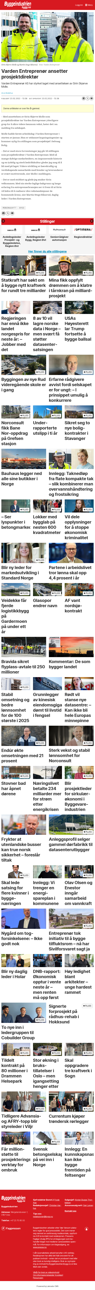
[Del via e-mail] (91, 98)
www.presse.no (40, 1247)
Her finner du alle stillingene (47, 251)
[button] (3, 221)
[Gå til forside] (18, 5)
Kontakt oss (70, 1211)
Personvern (38, 1278)
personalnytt (9, 208)
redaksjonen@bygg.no (43, 1216)
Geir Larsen (88, 1205)
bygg (21, 208)
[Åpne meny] (88, 5)
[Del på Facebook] (83, 98)
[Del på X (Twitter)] (87, 98)
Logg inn (79, 5)
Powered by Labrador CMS (48, 1286)
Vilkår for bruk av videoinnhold (46, 1272)
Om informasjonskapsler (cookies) (48, 1275)
